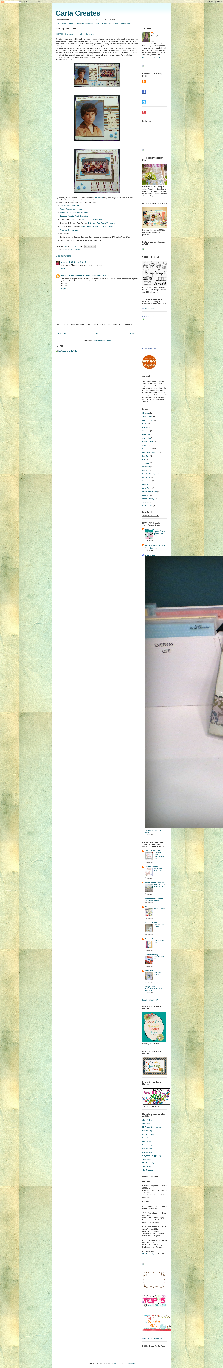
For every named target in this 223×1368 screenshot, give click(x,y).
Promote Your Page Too (149, 348)
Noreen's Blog (147, 1152)
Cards (144, 427)
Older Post (132, 333)
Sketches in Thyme (149, 1163)
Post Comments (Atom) (102, 340)
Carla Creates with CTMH (149, 316)
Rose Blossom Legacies (154, 882)
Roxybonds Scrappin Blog (151, 1156)
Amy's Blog (146, 1123)
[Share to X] (90, 246)
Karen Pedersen (151, 939)
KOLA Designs (150, 555)
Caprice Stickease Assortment (71, 209)
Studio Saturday (148, 499)
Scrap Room (146, 488)
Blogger (132, 1363)
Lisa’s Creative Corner (153, 851)
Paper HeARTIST (151, 923)
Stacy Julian (146, 1166)
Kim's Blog (146, 1138)
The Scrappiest (147, 1170)
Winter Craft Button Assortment (93, 219)
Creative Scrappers (149, 1134)
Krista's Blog (146, 1141)
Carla (155, 33)
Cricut (144, 445)
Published (145, 484)
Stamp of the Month (149, 492)
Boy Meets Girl (147, 420)
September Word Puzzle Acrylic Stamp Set (75, 212)
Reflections (99, 198)
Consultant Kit (147, 434)
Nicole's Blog (147, 1148)
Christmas (146, 431)
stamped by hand (152, 529)
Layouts (77, 250)
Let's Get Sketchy (148, 474)
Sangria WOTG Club (151, 549)
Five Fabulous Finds (149, 452)
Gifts (144, 459)
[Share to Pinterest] (94, 246)
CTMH (70, 250)
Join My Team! (113, 23)
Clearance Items (87, 23)
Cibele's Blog (147, 1131)
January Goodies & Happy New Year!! (159, 533)
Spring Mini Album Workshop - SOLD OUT (160, 886)
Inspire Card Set (159, 909)
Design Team (147, 449)
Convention (146, 438)
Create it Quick (147, 441)
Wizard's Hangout (152, 907)
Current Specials (74, 23)
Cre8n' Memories (151, 867)
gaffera (116, 1363)
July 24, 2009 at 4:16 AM (100, 275)
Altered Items (147, 417)
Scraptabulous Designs (154, 898)
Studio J (98, 23)
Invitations (146, 467)
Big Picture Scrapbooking (151, 1127)
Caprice (64, 250)
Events (104, 23)
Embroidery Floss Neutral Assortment (101, 223)
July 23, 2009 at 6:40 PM (77, 262)
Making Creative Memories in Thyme (75, 275)
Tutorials (145, 502)
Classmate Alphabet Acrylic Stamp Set (74, 216)
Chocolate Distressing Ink (69, 230)
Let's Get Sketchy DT (150, 1000)
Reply (63, 268)
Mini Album (146, 477)
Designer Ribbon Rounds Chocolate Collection (97, 226)
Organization (147, 481)
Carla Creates (78, 13)
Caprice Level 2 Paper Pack (70, 206)
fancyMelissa (150, 987)
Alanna (64, 262)
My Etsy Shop (125, 23)
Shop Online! (61, 23)
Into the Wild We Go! (152, 900)
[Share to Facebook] (92, 246)
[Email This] (85, 246)
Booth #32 (149, 971)
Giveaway (145, 463)
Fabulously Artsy (151, 955)
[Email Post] (81, 246)
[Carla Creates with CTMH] (149, 346)
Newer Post (61, 333)
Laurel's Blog (147, 1145)
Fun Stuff (145, 456)
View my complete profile (151, 58)
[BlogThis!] (88, 246)
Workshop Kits (147, 506)
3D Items (145, 413)
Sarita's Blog (146, 1159)
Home (97, 333)
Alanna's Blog (147, 1120)
